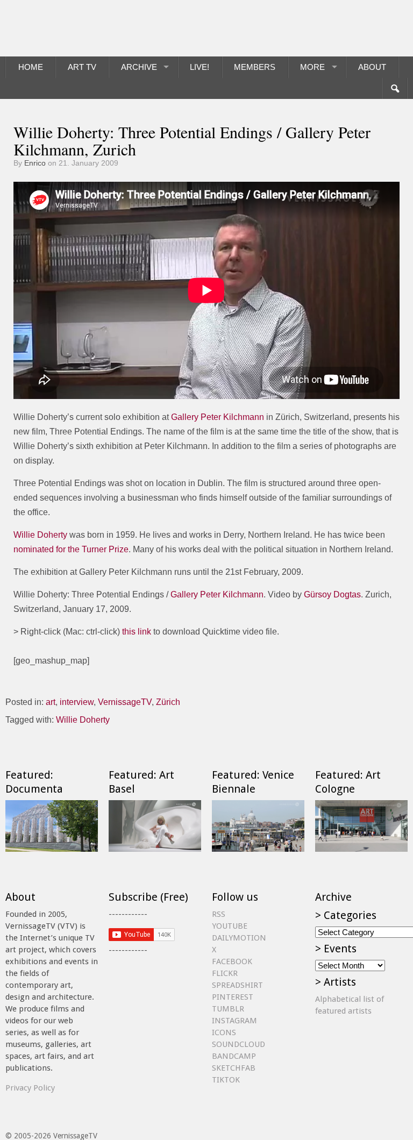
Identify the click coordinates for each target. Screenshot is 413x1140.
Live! (199, 67)
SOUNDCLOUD (238, 1044)
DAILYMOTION (239, 938)
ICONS (224, 1032)
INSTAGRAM (234, 1020)
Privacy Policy (30, 1088)
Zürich (168, 702)
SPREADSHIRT (237, 985)
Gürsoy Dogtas (332, 594)
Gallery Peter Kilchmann (217, 417)
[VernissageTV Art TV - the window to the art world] (59, 28)
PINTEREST (232, 997)
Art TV (82, 67)
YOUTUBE (229, 926)
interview (77, 702)
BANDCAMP (234, 1056)
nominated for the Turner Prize (71, 549)
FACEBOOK (232, 961)
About (372, 67)
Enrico (35, 163)
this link (136, 631)
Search (394, 88)
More (312, 67)
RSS (218, 914)
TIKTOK (226, 1080)
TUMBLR (228, 1009)
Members (254, 67)
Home (30, 67)
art (50, 702)
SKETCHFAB (233, 1068)
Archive (139, 67)
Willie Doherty (40, 534)
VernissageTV (125, 702)
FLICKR (225, 973)
